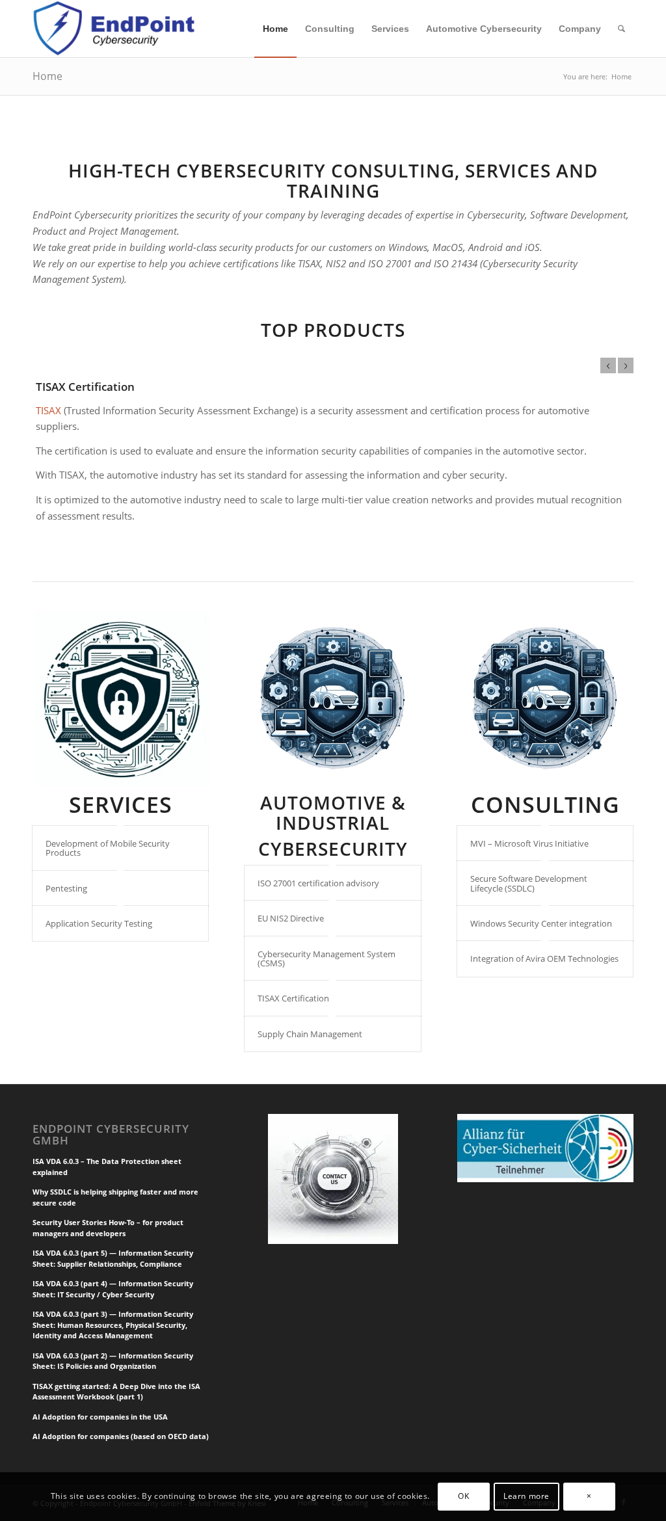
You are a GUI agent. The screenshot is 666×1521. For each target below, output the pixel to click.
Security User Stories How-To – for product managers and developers (108, 1227)
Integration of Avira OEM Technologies (544, 958)
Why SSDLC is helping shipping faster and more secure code (115, 1197)
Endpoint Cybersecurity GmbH (111, 1134)
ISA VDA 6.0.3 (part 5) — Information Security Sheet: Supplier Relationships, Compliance (113, 1258)
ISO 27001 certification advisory (318, 883)
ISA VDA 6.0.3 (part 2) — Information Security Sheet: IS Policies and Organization (113, 1361)
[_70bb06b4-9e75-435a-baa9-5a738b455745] (121, 698)
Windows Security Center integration (541, 923)
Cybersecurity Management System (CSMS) (326, 958)
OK (463, 1495)
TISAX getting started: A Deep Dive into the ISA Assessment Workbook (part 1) (116, 1391)
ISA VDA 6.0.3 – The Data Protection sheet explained (107, 1166)
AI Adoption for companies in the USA (100, 1417)
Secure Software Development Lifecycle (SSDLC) (528, 883)
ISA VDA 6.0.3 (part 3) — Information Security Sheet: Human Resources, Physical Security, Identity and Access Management (113, 1324)
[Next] (625, 365)
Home (47, 76)
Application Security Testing (99, 923)
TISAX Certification (85, 386)
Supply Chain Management (310, 1034)
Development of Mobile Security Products (108, 848)
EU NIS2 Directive (291, 918)
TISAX (48, 410)
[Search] (621, 28)
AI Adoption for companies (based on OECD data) (121, 1436)
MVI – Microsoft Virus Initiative (529, 843)
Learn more (526, 1495)
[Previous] (608, 365)
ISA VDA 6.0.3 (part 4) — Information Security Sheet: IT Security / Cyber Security (113, 1288)
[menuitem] (275, 28)
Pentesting (66, 888)
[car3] (333, 698)
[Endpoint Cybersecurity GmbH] (116, 28)
